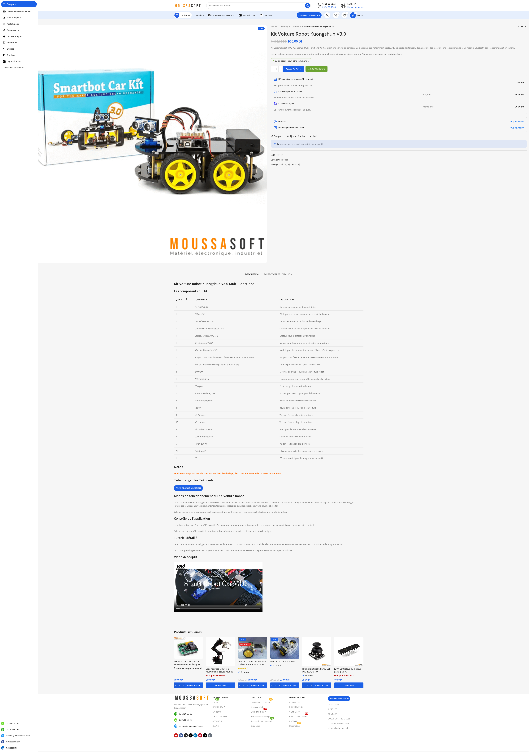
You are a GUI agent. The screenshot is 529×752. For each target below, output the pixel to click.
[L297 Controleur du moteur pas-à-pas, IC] (348, 651)
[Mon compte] (327, 15)
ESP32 (215, 702)
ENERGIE (293, 721)
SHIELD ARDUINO (220, 716)
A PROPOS (332, 709)
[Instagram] (186, 735)
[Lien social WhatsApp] (296, 164)
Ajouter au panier (293, 69)
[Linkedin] (195, 735)
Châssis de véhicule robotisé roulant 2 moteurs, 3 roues (252, 663)
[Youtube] (176, 735)
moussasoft (11, 748)
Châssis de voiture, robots (282, 661)
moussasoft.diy (13, 742)
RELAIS (215, 726)
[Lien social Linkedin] (292, 164)
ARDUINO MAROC (220, 697)
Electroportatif (257, 707)
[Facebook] (181, 735)
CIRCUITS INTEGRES (298, 716)
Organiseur (256, 726)
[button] (188, 685)
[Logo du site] (187, 5)
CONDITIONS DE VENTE (338, 723)
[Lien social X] (285, 164)
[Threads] (205, 735)
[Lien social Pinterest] (289, 164)
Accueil (274, 26)
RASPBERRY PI (218, 707)
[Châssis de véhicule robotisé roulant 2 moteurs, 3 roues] (252, 648)
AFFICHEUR (217, 721)
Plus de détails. (517, 121)
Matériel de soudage (260, 716)
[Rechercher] (307, 5)
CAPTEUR (216, 711)
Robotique (285, 26)
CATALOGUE (333, 704)
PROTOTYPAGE (296, 707)
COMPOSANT (295, 711)
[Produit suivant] (525, 26)
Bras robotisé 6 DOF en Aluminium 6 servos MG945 (219, 670)
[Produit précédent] (518, 26)
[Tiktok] (210, 735)
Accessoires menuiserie (262, 721)
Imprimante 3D (297, 697)
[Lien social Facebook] (282, 164)
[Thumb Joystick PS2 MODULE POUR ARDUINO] (316, 651)
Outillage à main (259, 711)
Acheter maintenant (316, 69)
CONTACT (332, 714)
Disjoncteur (295, 725)
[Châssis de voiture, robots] (284, 648)
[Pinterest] (200, 735)
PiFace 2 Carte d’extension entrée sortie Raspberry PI (187, 663)
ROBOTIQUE (295, 702)
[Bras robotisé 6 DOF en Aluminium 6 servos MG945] (220, 651)
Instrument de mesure (261, 702)
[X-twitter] (191, 735)
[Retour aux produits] (522, 26)
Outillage (256, 697)
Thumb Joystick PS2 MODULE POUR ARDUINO (316, 670)
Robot (296, 26)
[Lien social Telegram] (299, 164)
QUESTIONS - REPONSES (339, 718)
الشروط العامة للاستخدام (338, 728)
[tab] (252, 273)
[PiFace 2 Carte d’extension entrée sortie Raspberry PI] (188, 648)
